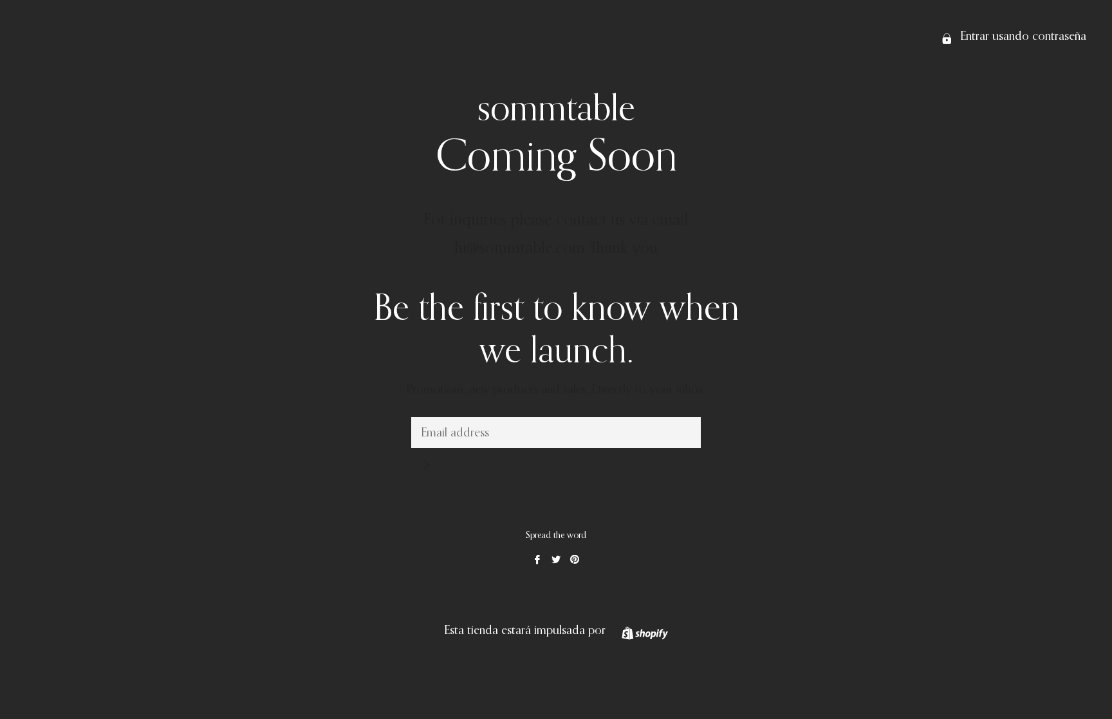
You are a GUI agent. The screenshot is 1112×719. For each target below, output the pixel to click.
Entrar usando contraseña (1021, 36)
